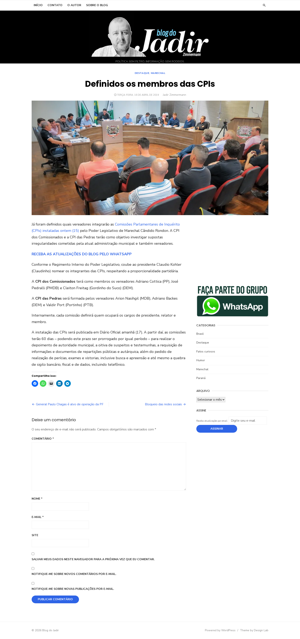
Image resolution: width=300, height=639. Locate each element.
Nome (37, 499)
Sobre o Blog (97, 5)
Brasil (200, 334)
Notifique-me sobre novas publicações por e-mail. (73, 589)
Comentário (43, 439)
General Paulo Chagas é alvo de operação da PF (69, 404)
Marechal (158, 73)
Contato (55, 5)
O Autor (74, 5)
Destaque (142, 73)
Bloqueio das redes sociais (163, 404)
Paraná (201, 378)
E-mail (38, 517)
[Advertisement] (232, 249)
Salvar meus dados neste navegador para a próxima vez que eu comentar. (93, 559)
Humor (200, 360)
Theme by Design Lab (254, 630)
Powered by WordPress (220, 630)
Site (35, 535)
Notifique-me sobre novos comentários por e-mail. (74, 574)
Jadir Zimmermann (174, 95)
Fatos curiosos (205, 351)
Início (38, 5)
